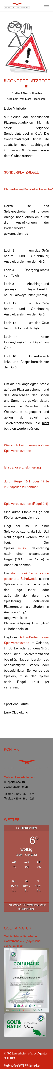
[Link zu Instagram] (47, 1062)
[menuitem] (45, 6)
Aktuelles (37, 93)
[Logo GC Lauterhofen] (22, 6)
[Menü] (45, 6)
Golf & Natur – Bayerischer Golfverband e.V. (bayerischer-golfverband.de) (23, 941)
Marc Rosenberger (35, 99)
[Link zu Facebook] (43, 1062)
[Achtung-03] (26, 46)
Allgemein (12, 99)
